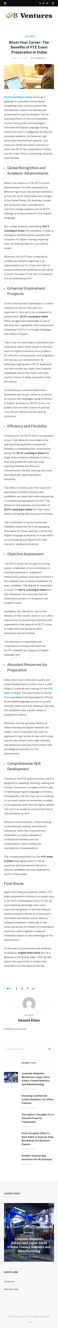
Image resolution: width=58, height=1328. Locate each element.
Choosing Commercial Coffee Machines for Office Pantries (37, 1099)
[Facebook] (16, 988)
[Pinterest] (27, 988)
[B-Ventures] (29, 15)
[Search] (53, 3)
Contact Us (9, 1281)
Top (30, 1322)
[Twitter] (22, 988)
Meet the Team (11, 1289)
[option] (29, 1232)
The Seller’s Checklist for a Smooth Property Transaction (38, 1118)
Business (30, 36)
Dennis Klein (29, 1020)
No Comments (38, 58)
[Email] (33, 988)
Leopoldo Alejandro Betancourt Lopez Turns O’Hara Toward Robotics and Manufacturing (29, 1245)
